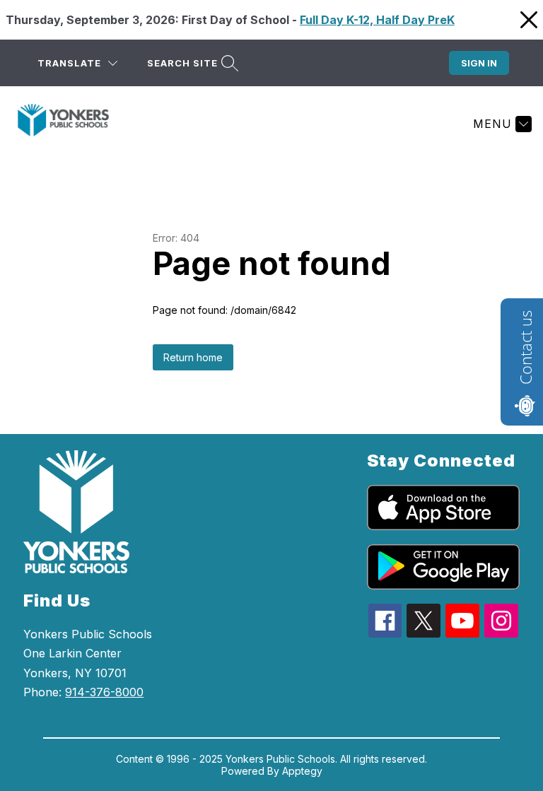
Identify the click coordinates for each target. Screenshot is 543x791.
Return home (193, 357)
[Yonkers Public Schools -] (72, 123)
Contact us (525, 347)
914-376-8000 (104, 692)
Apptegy (302, 771)
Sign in (479, 63)
